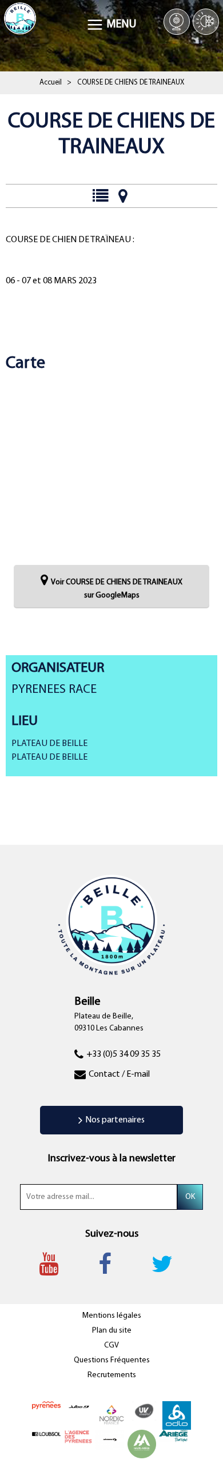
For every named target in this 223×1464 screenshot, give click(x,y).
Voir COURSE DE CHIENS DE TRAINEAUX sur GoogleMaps (116, 589)
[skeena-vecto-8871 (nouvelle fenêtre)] (109, 1440)
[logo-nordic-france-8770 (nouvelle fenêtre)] (111, 1415)
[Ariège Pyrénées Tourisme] (173, 1436)
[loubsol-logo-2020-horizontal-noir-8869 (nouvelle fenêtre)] (46, 1434)
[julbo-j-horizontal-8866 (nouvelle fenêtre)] (79, 1406)
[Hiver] (206, 21)
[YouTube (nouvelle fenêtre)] (54, 1264)
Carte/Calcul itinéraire (123, 195)
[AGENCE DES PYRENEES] (78, 1437)
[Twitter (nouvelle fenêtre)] (168, 1264)
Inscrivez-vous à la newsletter (112, 1159)
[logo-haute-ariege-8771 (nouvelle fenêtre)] (142, 1444)
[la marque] (46, 1405)
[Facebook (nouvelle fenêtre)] (110, 1264)
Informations (100, 195)
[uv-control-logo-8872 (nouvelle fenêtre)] (144, 1411)
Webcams (176, 21)
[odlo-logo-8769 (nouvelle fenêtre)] (176, 1415)
